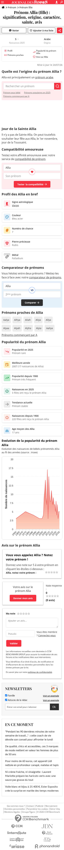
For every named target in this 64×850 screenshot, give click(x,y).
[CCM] (17, 826)
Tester (30, 184)
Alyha (28, 328)
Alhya (17, 319)
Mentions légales (12, 812)
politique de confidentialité (40, 672)
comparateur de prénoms (45, 277)
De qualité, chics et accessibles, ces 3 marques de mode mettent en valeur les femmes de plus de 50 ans (31, 750)
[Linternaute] (17, 833)
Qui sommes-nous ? (16, 806)
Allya (48, 319)
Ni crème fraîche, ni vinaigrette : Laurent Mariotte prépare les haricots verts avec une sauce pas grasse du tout (30, 776)
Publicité (39, 806)
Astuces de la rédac (17, 700)
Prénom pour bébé (11, 92)
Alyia (38, 328)
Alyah (17, 328)
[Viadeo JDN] (47, 840)
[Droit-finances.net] (47, 833)
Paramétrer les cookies (37, 809)
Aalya (6, 319)
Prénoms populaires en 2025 (37, 92)
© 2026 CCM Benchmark (48, 812)
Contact (30, 806)
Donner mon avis (23, 598)
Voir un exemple (51, 695)
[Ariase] (17, 846)
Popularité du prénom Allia (46, 51)
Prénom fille (25, 7)
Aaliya (49, 328)
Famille (11, 696)
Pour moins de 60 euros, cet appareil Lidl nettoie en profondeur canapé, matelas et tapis (32, 763)
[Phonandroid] (47, 846)
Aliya (38, 319)
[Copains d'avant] (17, 840)
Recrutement (51, 806)
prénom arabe (44, 77)
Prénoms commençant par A (16, 96)
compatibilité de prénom (30, 159)
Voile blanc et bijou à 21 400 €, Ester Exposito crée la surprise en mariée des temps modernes (32, 788)
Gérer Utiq (55, 809)
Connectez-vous (47, 635)
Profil (10, 50)
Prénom (12, 7)
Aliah (28, 319)
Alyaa (6, 328)
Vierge (15, 205)
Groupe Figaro (28, 812)
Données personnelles (14, 809)
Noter (15, 30)
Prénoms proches (16, 55)
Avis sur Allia (42, 57)
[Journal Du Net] (47, 826)
